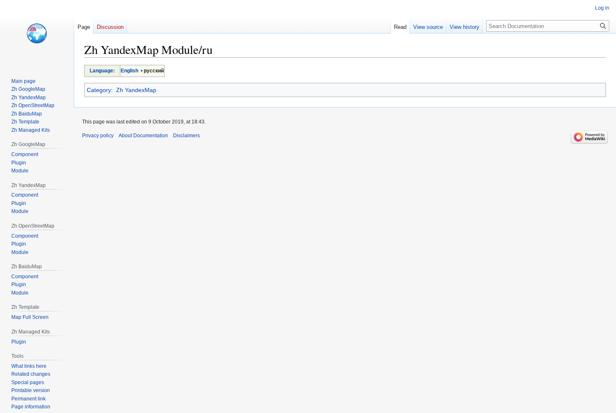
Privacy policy (98, 136)
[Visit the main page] (36, 33)
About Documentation (143, 136)
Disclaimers (186, 136)
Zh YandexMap (136, 90)
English (129, 71)
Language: (102, 71)
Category (99, 90)
